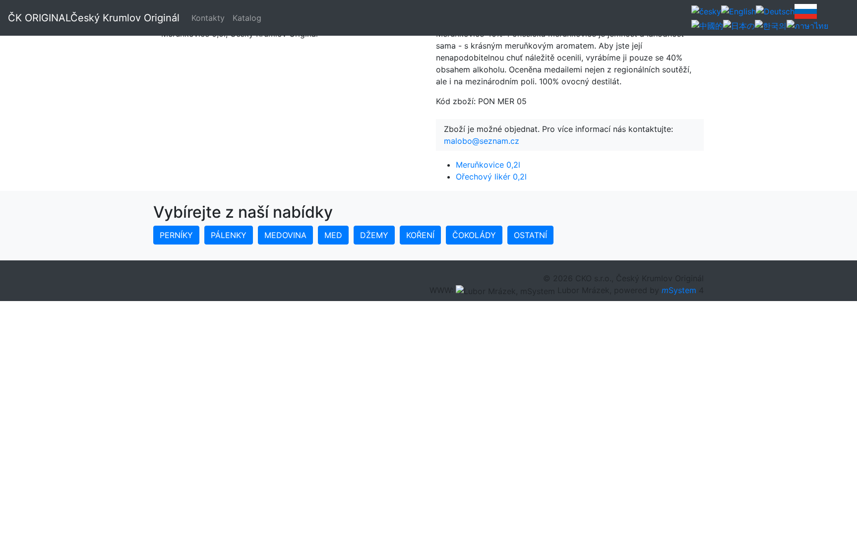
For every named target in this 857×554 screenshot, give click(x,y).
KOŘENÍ (420, 235)
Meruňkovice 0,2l (488, 165)
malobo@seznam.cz (481, 141)
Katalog (247, 18)
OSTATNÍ (530, 235)
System (679, 290)
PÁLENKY (228, 235)
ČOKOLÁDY (474, 235)
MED (333, 235)
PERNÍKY (176, 235)
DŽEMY (374, 235)
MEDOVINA (285, 235)
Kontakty (208, 18)
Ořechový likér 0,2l (491, 177)
